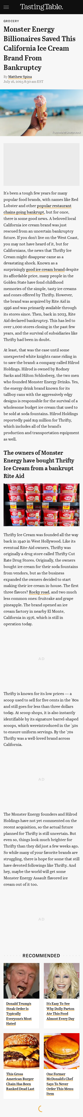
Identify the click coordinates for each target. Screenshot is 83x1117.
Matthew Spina (20, 76)
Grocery (11, 20)
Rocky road (39, 592)
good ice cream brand (45, 269)
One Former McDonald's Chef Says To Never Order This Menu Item (59, 1084)
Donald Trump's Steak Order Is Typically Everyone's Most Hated (19, 1013)
